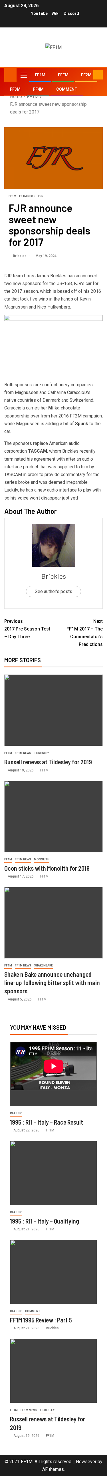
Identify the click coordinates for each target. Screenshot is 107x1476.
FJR (40, 196)
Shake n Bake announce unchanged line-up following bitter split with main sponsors (52, 982)
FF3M (15, 89)
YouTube (39, 13)
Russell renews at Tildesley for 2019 (48, 761)
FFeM (63, 75)
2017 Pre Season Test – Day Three (27, 628)
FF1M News (27, 196)
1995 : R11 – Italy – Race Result (46, 1122)
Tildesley (41, 753)
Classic (16, 1113)
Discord (71, 13)
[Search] (88, 74)
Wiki (56, 13)
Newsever (86, 1461)
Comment (66, 89)
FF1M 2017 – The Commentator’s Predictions (84, 632)
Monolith (41, 859)
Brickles (20, 256)
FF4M (38, 89)
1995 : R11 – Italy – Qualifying (44, 1221)
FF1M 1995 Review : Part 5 (41, 1320)
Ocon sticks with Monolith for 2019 (47, 868)
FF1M (40, 75)
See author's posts (53, 591)
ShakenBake (43, 965)
